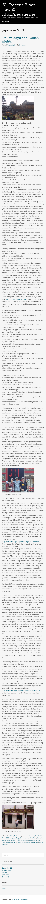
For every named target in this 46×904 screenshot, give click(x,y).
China (11, 836)
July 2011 (5, 872)
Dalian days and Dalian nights (20, 40)
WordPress (15, 900)
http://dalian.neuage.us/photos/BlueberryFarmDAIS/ (21, 690)
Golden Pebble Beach (18, 840)
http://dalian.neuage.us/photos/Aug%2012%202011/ (21, 541)
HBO (26, 840)
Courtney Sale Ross (30, 838)
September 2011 (8, 868)
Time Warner (21, 842)
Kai (40, 840)
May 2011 (5, 877)
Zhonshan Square (32, 842)
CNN (21, 838)
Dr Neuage (22, 45)
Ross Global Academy (9, 842)
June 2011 (5, 875)
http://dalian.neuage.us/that (16, 299)
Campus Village (14, 838)
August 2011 (6, 870)
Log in (4, 889)
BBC (7, 838)
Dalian (16, 836)
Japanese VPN (33, 840)
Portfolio (24, 900)
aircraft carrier (29, 836)
